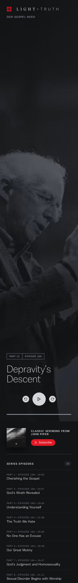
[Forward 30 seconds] (52, 399)
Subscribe (45, 442)
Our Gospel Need (21, 17)
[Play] (39, 399)
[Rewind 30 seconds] (25, 399)
